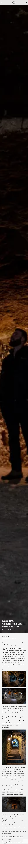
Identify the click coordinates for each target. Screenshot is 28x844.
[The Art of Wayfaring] (14, 2)
